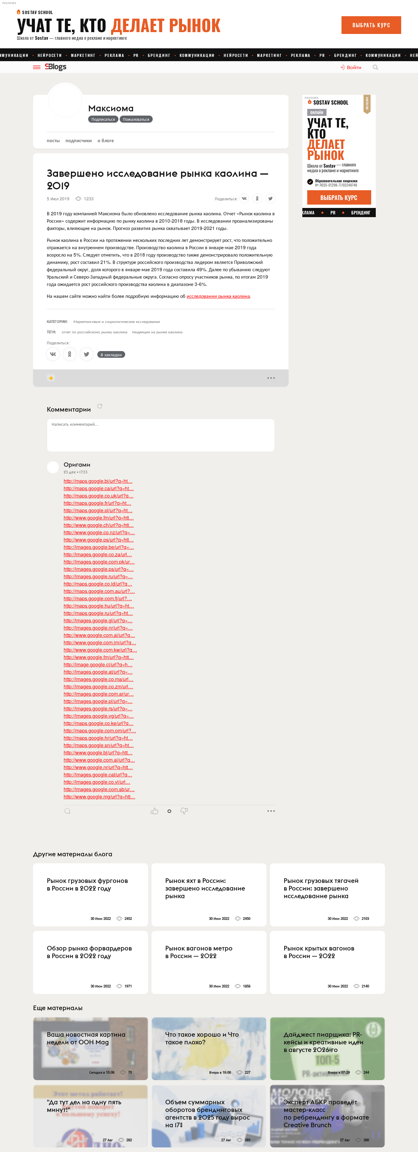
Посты (53, 140)
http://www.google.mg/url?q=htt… (99, 796)
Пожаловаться (136, 119)
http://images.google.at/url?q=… (98, 671)
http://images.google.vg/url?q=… (99, 715)
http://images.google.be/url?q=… (99, 546)
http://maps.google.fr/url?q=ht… (97, 502)
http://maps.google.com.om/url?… (100, 730)
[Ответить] (67, 811)
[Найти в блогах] (375, 67)
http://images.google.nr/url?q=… (98, 627)
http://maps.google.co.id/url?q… (98, 583)
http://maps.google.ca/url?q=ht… (99, 488)
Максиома (111, 108)
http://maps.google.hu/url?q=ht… (99, 605)
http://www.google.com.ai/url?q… (99, 635)
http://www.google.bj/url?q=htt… (98, 752)
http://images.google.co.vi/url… (97, 781)
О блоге (106, 140)
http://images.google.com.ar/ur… (99, 693)
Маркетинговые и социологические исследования (116, 321)
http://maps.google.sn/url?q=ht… (99, 745)
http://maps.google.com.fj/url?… (98, 598)
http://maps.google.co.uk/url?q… (98, 495)
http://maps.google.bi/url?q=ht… (98, 480)
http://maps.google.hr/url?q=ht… (98, 737)
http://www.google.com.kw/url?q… (100, 649)
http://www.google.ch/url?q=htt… (99, 524)
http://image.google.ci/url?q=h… (98, 664)
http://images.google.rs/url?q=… (98, 708)
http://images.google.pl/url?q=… (98, 701)
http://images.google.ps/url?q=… (99, 568)
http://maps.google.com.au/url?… (99, 591)
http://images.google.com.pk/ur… (99, 561)
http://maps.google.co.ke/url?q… (98, 723)
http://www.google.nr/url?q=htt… (98, 767)
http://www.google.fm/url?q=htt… (99, 517)
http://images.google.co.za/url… (98, 554)
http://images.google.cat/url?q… (98, 774)
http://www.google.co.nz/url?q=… (99, 532)
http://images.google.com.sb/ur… (99, 789)
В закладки (111, 354)
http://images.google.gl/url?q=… (98, 620)
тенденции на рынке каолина (157, 332)
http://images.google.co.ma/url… (98, 679)
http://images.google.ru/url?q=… (98, 576)
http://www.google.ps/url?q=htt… (99, 539)
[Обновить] (100, 406)
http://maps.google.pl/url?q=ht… (98, 510)
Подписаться (103, 119)
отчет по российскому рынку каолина (94, 332)
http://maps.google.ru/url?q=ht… (98, 613)
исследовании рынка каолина (218, 295)
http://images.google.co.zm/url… (98, 686)
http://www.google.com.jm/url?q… (100, 642)
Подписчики (78, 140)
